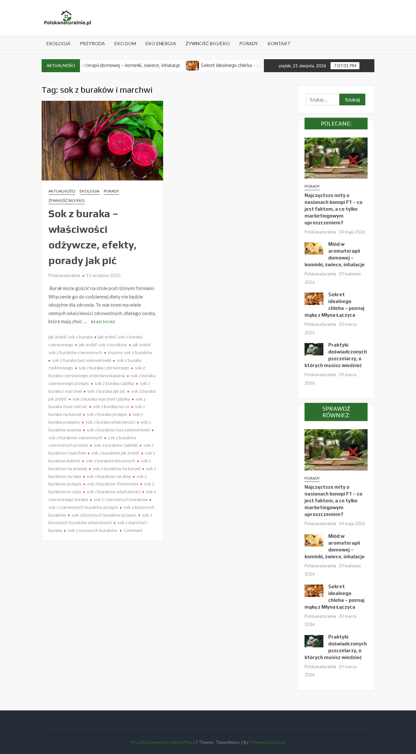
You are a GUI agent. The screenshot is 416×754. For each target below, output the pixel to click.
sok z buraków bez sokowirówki (118, 429)
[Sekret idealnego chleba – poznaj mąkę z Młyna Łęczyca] (177, 65)
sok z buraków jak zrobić (115, 453)
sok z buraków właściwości (113, 491)
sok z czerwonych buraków (121, 499)
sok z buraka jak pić (106, 391)
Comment (133, 530)
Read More (103, 321)
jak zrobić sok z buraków (103, 344)
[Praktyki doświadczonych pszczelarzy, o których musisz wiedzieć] (314, 348)
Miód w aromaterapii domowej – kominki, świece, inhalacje (101, 65)
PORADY (248, 43)
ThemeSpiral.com (267, 742)
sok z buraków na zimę (109, 476)
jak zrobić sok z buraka (70, 336)
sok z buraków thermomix (112, 483)
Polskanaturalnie (64, 275)
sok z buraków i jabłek (116, 445)
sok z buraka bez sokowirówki (81, 360)
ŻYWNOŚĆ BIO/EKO (208, 43)
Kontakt (279, 43)
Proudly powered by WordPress (162, 742)
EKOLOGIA (58, 43)
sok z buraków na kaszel (116, 468)
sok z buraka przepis (107, 414)
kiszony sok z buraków (130, 352)
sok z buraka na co (111, 406)
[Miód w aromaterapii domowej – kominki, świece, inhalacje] (314, 248)
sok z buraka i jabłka (114, 383)
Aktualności (61, 191)
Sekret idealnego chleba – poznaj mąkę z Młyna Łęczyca (244, 65)
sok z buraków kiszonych (110, 460)
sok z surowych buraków (92, 530)
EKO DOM (125, 43)
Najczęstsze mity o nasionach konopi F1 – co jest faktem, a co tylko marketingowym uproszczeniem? (333, 208)
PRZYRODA (92, 43)
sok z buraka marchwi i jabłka (101, 399)
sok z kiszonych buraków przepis (104, 515)
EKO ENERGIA (161, 43)
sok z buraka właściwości (110, 422)
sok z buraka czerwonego (104, 367)
